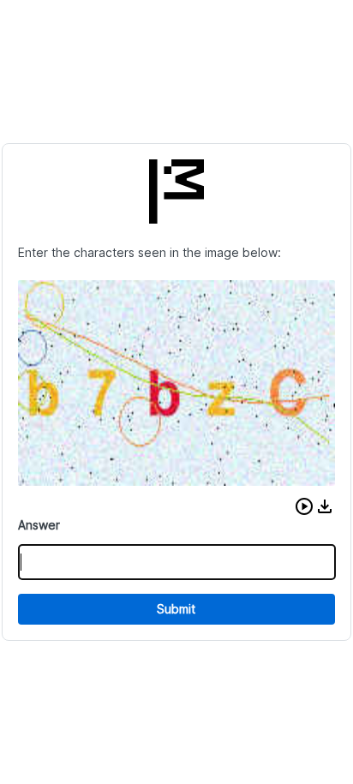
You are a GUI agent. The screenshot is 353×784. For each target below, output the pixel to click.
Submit (176, 608)
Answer (39, 525)
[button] (304, 506)
